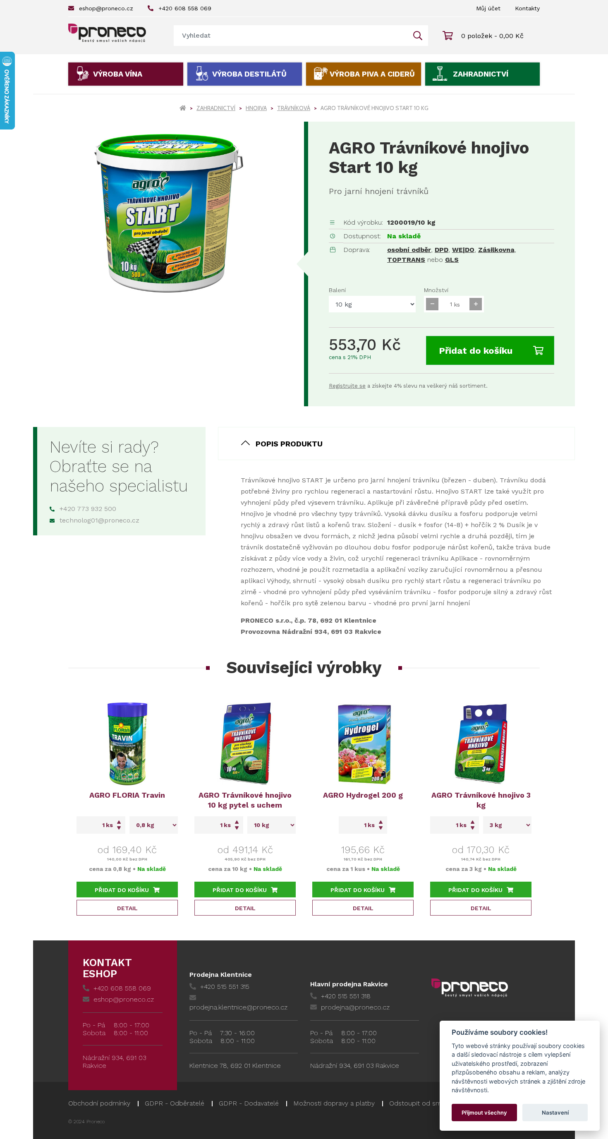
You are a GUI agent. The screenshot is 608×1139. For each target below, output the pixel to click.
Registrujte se (347, 386)
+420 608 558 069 (184, 8)
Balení (337, 290)
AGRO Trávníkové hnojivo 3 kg (481, 800)
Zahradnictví (480, 74)
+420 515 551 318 (346, 996)
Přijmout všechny (484, 1112)
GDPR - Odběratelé (174, 1103)
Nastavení (555, 1112)
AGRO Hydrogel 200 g (363, 795)
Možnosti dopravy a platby (334, 1103)
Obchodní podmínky (99, 1103)
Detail (127, 908)
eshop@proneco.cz (106, 8)
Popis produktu (289, 443)
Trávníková (293, 108)
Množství (436, 290)
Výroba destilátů (249, 74)
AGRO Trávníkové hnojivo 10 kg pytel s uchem (245, 800)
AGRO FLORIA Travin (127, 795)
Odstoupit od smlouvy (423, 1103)
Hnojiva (256, 108)
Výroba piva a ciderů (372, 74)
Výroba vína (117, 74)
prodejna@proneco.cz (355, 1007)
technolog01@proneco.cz (99, 520)
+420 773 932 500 (88, 509)
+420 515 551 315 (224, 986)
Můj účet (488, 8)
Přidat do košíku (475, 350)
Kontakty (527, 8)
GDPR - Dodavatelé (249, 1103)
